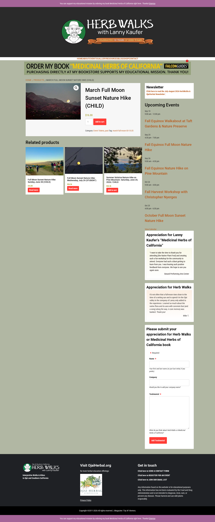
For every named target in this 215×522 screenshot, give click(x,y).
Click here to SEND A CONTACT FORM (153, 471)
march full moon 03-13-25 (123, 130)
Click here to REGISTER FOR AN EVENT (154, 475)
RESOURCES (112, 58)
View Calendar (150, 229)
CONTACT (133, 58)
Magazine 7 (119, 510)
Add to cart (99, 122)
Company (153, 377)
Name (151, 359)
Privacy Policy (85, 500)
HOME (80, 58)
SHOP (126, 58)
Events (93, 58)
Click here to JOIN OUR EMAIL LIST (152, 480)
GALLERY (101, 58)
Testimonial (154, 394)
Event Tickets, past (101, 130)
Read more (33, 190)
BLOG (120, 58)
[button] (76, 87)
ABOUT (86, 58)
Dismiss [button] (152, 3)
